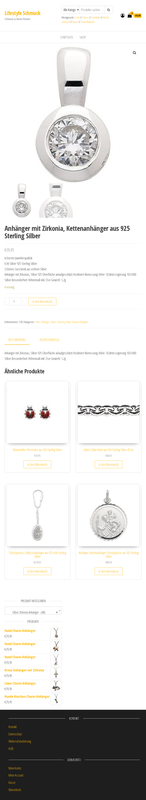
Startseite (66, 37)
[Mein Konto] (123, 15)
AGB (11, 748)
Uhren (75, 22)
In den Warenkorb (42, 301)
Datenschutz (15, 734)
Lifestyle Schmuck (22, 13)
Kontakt (13, 726)
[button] (134, 52)
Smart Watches (87, 22)
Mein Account (16, 775)
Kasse (12, 782)
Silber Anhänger (42, 322)
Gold (77, 17)
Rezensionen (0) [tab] (49, 339)
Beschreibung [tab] (17, 339)
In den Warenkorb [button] (37, 464)
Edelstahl (95, 17)
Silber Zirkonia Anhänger (77, 322)
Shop (82, 37)
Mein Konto (15, 768)
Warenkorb (15, 789)
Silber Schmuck (58, 322)
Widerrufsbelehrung (20, 741)
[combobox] (33, 611)
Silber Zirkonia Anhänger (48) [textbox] (32, 612)
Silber (85, 17)
